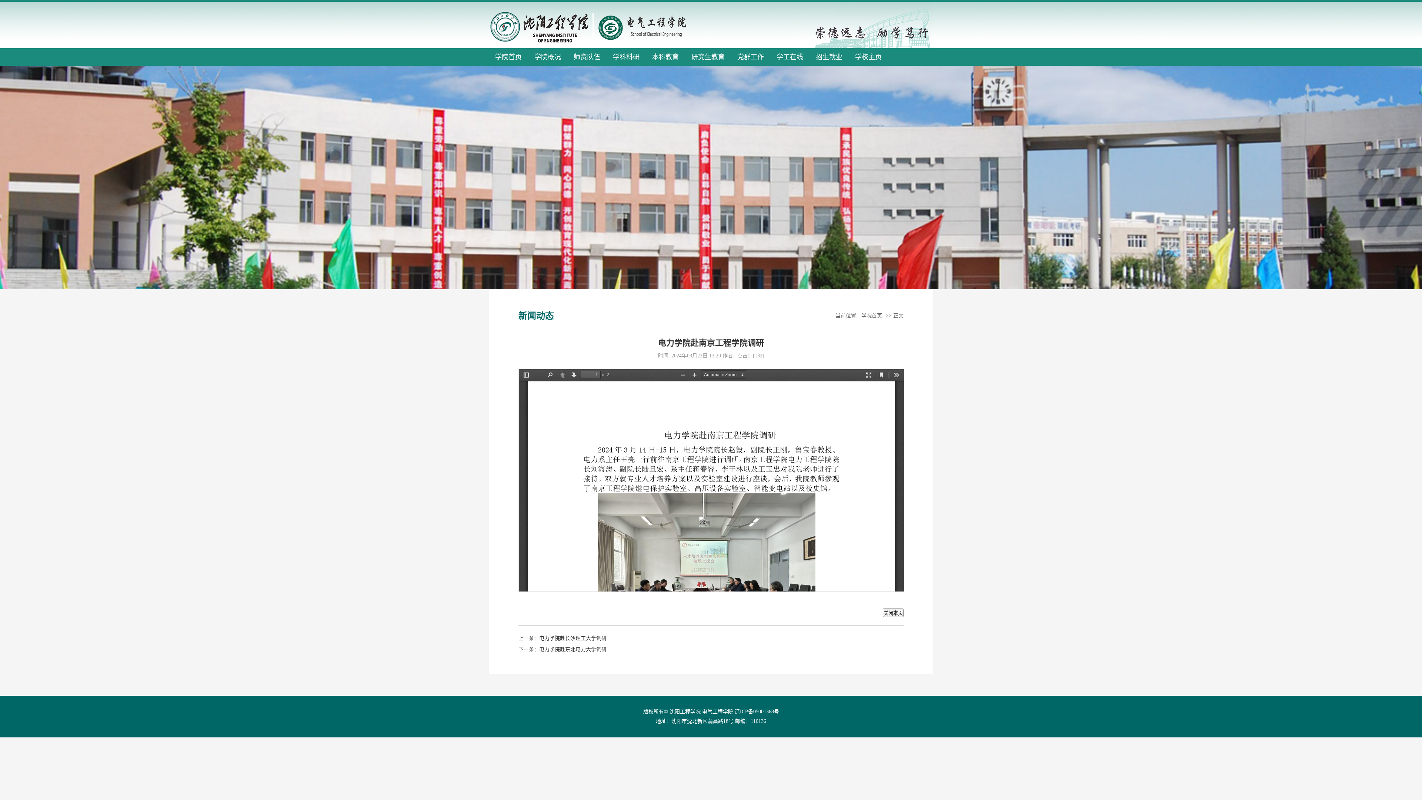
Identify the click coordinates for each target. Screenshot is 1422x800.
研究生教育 (708, 57)
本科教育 (665, 57)
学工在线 (790, 57)
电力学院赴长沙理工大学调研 (573, 638)
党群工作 (750, 57)
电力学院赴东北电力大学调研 (573, 649)
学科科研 (626, 57)
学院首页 (508, 57)
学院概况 (547, 57)
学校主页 (868, 57)
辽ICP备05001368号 (757, 711)
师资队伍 (587, 57)
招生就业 (829, 57)
